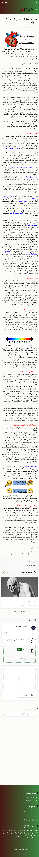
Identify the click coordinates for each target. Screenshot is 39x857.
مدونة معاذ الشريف (28, 811)
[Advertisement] (23, 749)
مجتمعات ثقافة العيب (29, 602)
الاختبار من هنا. (24, 63)
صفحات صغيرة (29, 820)
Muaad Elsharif (21, 626)
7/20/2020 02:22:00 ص (19, 652)
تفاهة (32, 817)
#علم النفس (19, 554)
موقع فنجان (30, 814)
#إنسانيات (27, 554)
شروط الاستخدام (28, 797)
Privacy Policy (29, 800)
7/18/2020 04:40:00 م (21, 629)
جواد (24, 649)
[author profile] (34, 561)
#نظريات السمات (10, 554)
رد (4, 633)
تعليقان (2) (32, 548)
